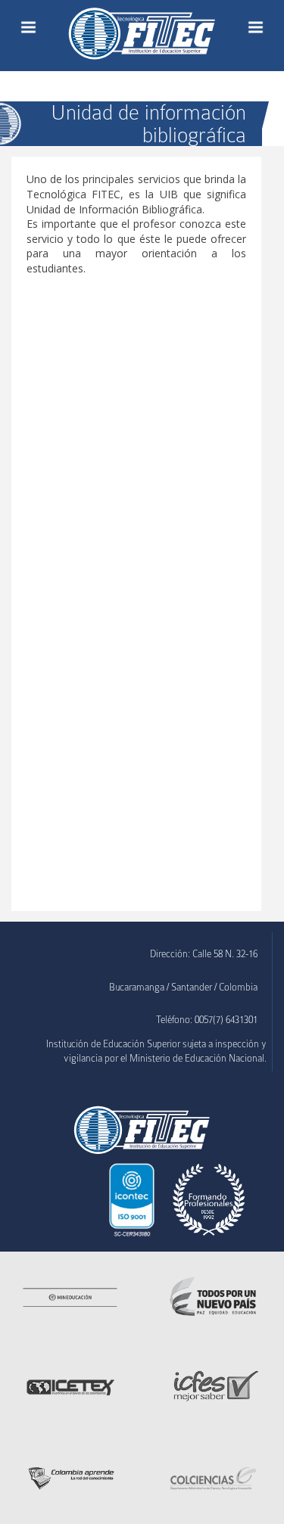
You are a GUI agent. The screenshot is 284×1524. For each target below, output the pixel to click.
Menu (28, 27)
